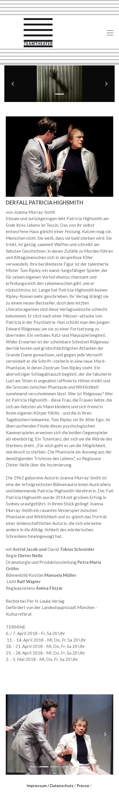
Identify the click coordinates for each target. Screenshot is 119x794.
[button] (12, 83)
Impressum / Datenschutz (50, 785)
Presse (83, 785)
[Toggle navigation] (110, 33)
